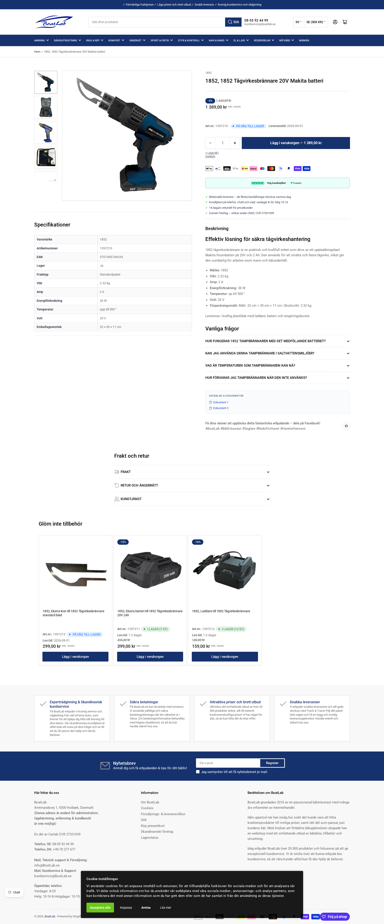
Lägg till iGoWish (212, 154)
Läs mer (165, 907)
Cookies (147, 808)
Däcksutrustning (65, 40)
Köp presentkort (153, 826)
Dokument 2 (220, 408)
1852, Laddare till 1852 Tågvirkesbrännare (221, 611)
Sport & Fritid (160, 40)
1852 (208, 72)
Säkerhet (135, 40)
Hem (37, 51)
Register (272, 763)
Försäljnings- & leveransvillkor (163, 814)
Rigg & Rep (92, 40)
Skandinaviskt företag (157, 832)
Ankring (39, 40)
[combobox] (165, 22)
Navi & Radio (216, 40)
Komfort (114, 40)
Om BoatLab (150, 802)
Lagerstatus (149, 838)
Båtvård (284, 40)
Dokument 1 (220, 402)
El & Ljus (239, 40)
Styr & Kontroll (189, 40)
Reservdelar (262, 40)
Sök (144, 820)
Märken (304, 40)
